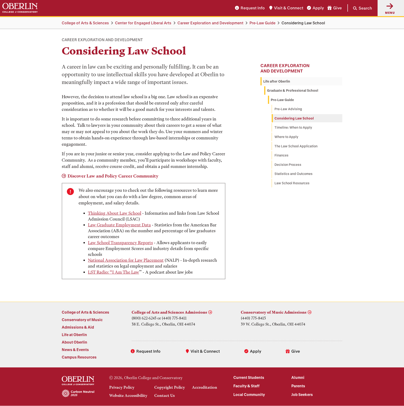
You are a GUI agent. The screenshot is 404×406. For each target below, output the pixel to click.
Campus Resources (79, 357)
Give (337, 8)
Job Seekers (302, 394)
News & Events (75, 349)
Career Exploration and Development (210, 23)
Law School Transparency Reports (120, 242)
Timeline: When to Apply (293, 127)
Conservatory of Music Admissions (274, 312)
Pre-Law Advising (288, 109)
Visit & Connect (288, 8)
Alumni (297, 377)
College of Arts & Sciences (85, 23)
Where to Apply (286, 137)
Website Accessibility (128, 395)
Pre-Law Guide (262, 23)
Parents (298, 386)
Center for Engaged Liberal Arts (143, 23)
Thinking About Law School (114, 213)
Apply (318, 8)
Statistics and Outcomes (293, 174)
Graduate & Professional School (292, 90)
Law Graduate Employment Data (119, 225)
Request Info (253, 8)
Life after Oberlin (276, 81)
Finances (281, 155)
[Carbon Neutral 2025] (78, 393)
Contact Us (164, 395)
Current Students (248, 377)
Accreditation (204, 387)
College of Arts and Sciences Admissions (169, 312)
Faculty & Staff (246, 386)
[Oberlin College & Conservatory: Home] (20, 8)
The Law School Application (295, 146)
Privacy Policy (121, 387)
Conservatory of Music (82, 319)
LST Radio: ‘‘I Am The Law (113, 272)
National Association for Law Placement (126, 260)
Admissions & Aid (78, 327)
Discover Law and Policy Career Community (113, 176)
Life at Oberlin (74, 334)
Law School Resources (292, 183)
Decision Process (287, 165)
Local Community (249, 394)
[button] (360, 8)
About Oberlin (74, 342)
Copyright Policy (169, 387)
